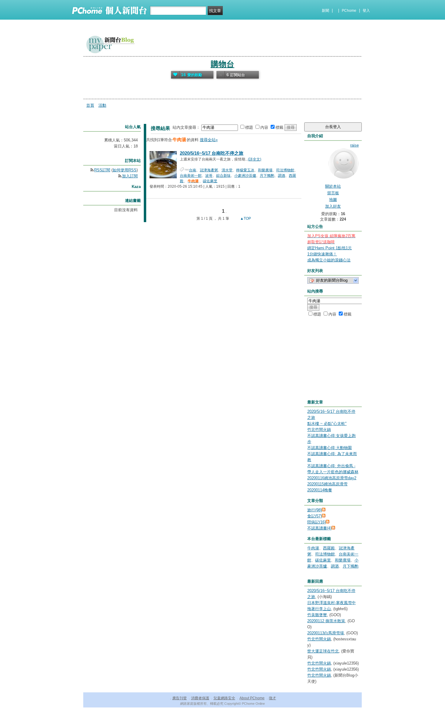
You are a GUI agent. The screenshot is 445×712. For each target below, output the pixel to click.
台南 (192, 170)
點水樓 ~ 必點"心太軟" (327, 423)
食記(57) (314, 516)
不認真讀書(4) (319, 528)
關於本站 (333, 186)
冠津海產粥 (209, 170)
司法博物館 (285, 170)
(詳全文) (254, 159)
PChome (349, 10)
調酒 (281, 175)
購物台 (222, 64)
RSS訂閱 (102, 170)
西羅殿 (329, 548)
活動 (102, 105)
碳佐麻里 (210, 181)
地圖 (333, 199)
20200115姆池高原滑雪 (327, 484)
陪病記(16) (316, 522)
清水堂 (227, 170)
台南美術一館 (191, 175)
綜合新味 (223, 175)
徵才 (272, 698)
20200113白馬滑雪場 (325, 633)
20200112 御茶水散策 (326, 621)
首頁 (90, 105)
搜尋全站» (209, 140)
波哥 (209, 175)
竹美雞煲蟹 (317, 615)
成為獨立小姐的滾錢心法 (329, 260)
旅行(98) (314, 510)
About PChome (252, 698)
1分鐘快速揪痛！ (322, 254)
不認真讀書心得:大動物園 (329, 447)
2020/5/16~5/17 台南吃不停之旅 (211, 153)
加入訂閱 (130, 176)
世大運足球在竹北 (323, 651)
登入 (366, 10)
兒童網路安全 (224, 698)
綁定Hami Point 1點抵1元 (329, 248)
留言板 (333, 193)
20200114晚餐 (319, 490)
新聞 (325, 10)
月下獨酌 (267, 175)
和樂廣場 (265, 170)
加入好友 (333, 206)
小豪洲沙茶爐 (245, 175)
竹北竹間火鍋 (319, 429)
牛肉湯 (313, 548)
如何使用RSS (125, 170)
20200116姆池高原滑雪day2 (331, 478)
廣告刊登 (179, 698)
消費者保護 (200, 698)
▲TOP (245, 218)
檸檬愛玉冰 (245, 170)
